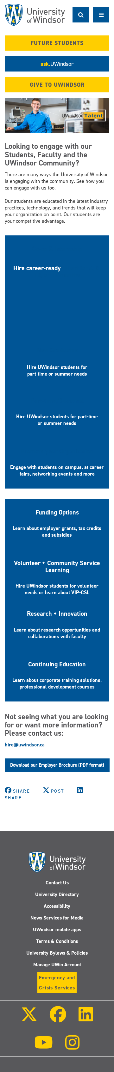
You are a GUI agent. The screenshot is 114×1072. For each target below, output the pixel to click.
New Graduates (57, 350)
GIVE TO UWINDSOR (57, 85)
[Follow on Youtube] (43, 1047)
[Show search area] (81, 14)
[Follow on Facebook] (58, 1018)
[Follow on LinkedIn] (86, 1018)
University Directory (57, 894)
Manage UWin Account (57, 964)
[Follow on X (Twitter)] (29, 1018)
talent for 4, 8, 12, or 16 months (67, 271)
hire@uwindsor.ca (25, 744)
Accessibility (57, 906)
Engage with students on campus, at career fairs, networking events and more (57, 470)
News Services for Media (57, 917)
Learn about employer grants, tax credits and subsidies (57, 531)
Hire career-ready (37, 268)
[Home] (35, 15)
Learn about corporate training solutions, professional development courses (57, 683)
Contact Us (57, 882)
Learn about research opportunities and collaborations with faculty (57, 633)
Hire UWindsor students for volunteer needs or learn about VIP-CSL (57, 589)
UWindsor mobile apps (57, 929)
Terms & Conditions (57, 941)
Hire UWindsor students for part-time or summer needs (57, 370)
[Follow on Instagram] (73, 1047)
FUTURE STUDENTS (57, 43)
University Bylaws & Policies (57, 953)
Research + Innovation (57, 613)
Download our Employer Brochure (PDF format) (57, 765)
